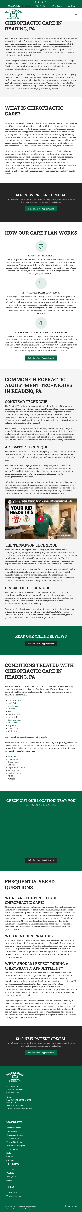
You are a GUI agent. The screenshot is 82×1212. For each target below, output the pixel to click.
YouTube (10, 1173)
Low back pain (14, 700)
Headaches (13, 706)
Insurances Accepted (15, 1146)
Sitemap (10, 1160)
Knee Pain (12, 723)
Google (9, 1180)
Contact (9, 1156)
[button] (76, 14)
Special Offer (12, 1131)
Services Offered (13, 1138)
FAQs (8, 1153)
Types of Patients (14, 1142)
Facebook (10, 1169)
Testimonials (12, 1149)
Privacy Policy (13, 1192)
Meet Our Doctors (14, 1127)
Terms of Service (13, 1196)
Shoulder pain (14, 720)
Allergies (12, 756)
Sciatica (11, 708)
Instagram (11, 1176)
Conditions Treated (14, 1135)
